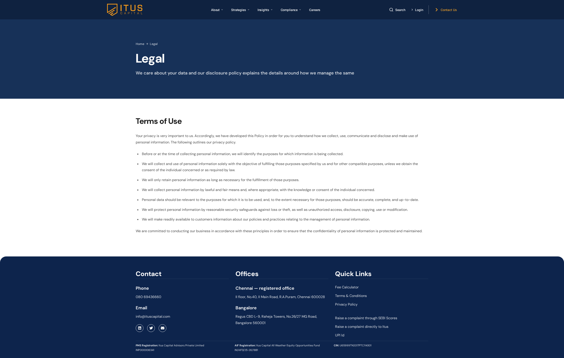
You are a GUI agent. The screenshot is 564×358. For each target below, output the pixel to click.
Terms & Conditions (351, 295)
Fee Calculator (347, 287)
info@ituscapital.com (153, 316)
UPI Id (339, 335)
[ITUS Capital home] (124, 10)
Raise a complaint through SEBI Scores (366, 318)
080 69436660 (148, 297)
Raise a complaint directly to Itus (361, 326)
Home (140, 44)
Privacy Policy (346, 304)
